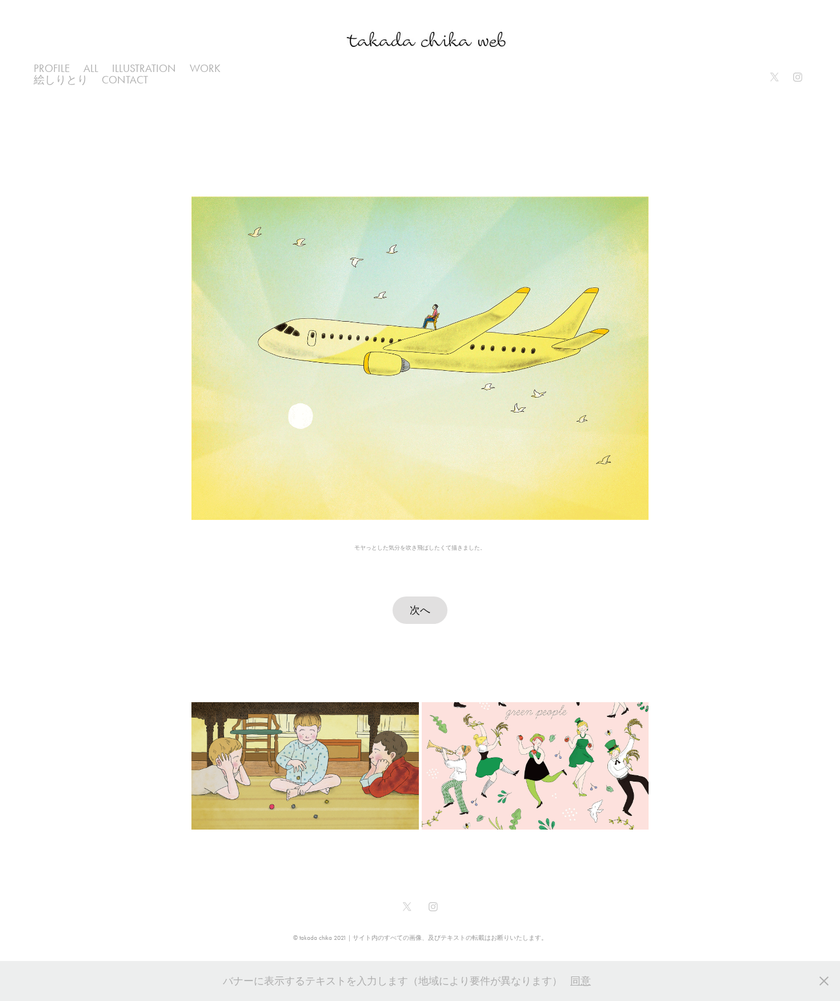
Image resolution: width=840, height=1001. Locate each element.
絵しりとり (61, 79)
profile (52, 68)
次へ (420, 610)
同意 (580, 981)
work (205, 68)
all (90, 68)
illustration (144, 68)
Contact (125, 79)
